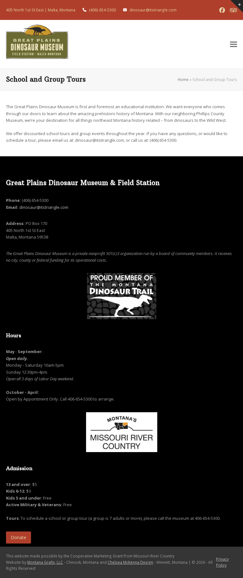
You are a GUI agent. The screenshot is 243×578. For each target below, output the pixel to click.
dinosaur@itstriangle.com (43, 207)
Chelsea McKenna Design (130, 562)
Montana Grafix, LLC (45, 562)
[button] (233, 44)
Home (183, 79)
